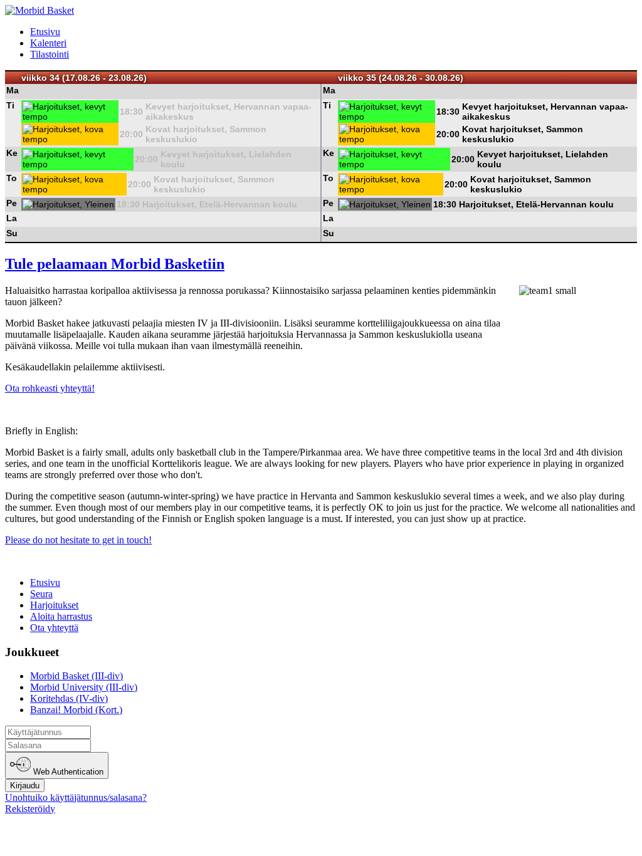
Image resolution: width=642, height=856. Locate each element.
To (11, 178)
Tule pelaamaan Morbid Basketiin (114, 264)
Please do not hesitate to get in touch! (78, 540)
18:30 (131, 112)
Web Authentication (67, 772)
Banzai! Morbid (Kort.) (76, 709)
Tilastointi (49, 54)
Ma (12, 90)
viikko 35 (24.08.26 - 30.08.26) (400, 78)
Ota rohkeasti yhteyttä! (50, 388)
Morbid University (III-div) (83, 687)
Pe (11, 203)
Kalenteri (48, 43)
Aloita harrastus (61, 616)
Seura (41, 593)
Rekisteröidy (30, 808)
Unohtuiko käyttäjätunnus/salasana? (76, 797)
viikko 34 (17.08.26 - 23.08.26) (84, 78)
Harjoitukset (54, 605)
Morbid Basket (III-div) (76, 676)
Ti (10, 105)
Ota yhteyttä (54, 627)
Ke (12, 153)
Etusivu (45, 31)
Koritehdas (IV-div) (69, 698)
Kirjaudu (24, 785)
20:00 (131, 134)
